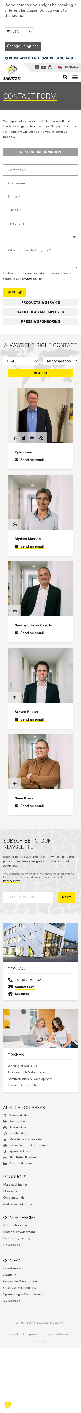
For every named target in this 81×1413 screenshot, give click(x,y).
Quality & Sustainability (20, 1288)
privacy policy (32, 279)
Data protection (32, 1334)
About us (9, 1275)
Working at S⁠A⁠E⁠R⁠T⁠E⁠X (23, 1066)
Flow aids (10, 1191)
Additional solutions (17, 1204)
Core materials (13, 1197)
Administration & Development (30, 1079)
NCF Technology (15, 1225)
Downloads (11, 1245)
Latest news (12, 1268)
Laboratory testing (16, 1238)
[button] (74, 77)
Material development (19, 1232)
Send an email (32, 460)
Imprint (13, 1334)
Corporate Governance (20, 1281)
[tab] (40, 152)
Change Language (23, 46)
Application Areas (24, 1107)
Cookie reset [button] (40, 1341)
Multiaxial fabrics (15, 1184)
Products (14, 1176)
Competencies (19, 1217)
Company (13, 1260)
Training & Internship (23, 1085)
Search (40, 373)
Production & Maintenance (27, 1072)
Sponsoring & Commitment (23, 1294)
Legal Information (60, 1334)
